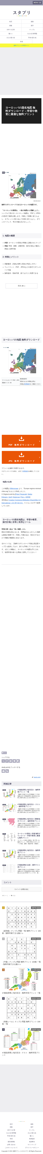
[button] (18, 761)
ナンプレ (32, 1130)
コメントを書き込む (21, 889)
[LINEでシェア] (14, 761)
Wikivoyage (14, 488)
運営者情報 (11, 1141)
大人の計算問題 (11, 1133)
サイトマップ (32, 1144)
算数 (11, 1127)
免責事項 (32, 1141)
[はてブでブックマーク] (10, 761)
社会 (5, 752)
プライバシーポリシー (32, 1147)
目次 (19, 286)
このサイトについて (11, 1147)
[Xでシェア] (3, 761)
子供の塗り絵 (11, 1136)
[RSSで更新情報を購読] (7, 771)
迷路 (31, 1124)
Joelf (10, 497)
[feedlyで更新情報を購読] (3, 771)
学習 (11, 1139)
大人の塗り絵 (32, 1133)
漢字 (31, 1127)
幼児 (11, 1124)
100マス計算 (11, 1130)
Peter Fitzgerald (21, 494)
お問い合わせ (11, 1144)
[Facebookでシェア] (7, 761)
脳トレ (32, 1136)
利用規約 (27, 384)
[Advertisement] (21, 70)
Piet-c (22, 497)
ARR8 (27, 497)
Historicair (16, 497)
